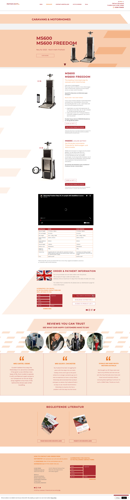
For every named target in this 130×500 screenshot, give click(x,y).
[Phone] (74, 295)
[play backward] (24, 342)
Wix (59, 490)
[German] (120, 1)
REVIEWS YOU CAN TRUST (66, 323)
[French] (123, 1)
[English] (118, 1)
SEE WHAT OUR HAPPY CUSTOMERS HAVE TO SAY (66, 327)
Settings (118, 498)
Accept (124, 498)
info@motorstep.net (39, 470)
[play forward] (104, 342)
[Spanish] (121, 1)
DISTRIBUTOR (38, 463)
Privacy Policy (53, 498)
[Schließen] (128, 498)
